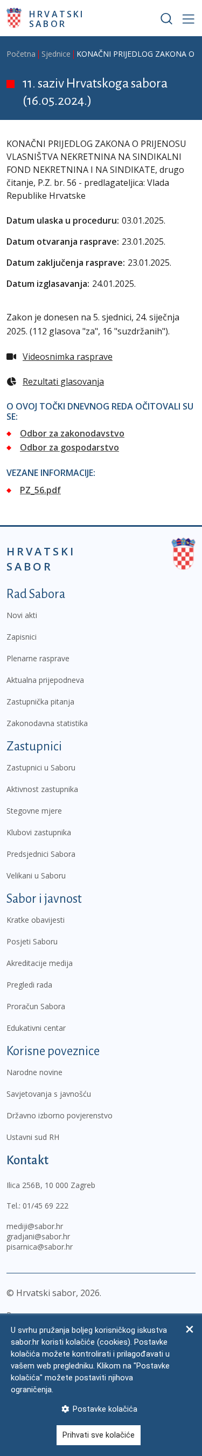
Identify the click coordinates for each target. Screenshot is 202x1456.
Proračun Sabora (35, 1006)
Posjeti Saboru (32, 941)
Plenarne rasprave (37, 658)
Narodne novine (34, 1072)
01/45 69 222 (45, 1205)
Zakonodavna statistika (47, 723)
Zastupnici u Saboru (40, 767)
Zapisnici (21, 637)
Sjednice (56, 54)
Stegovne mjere (34, 811)
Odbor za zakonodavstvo (72, 433)
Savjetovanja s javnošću (48, 1094)
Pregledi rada (29, 984)
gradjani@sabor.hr (38, 1236)
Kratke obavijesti (35, 920)
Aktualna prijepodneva (45, 680)
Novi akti (21, 615)
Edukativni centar (36, 1028)
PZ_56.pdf (40, 490)
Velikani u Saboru (36, 875)
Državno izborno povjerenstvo (59, 1115)
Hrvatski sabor (57, 18)
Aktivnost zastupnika (42, 789)
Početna (21, 54)
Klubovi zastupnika (38, 832)
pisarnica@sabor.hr (39, 1247)
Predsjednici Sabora (40, 854)
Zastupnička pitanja (40, 701)
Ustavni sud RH (32, 1137)
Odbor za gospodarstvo (69, 447)
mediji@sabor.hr (34, 1226)
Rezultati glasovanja (63, 381)
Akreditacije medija (39, 963)
